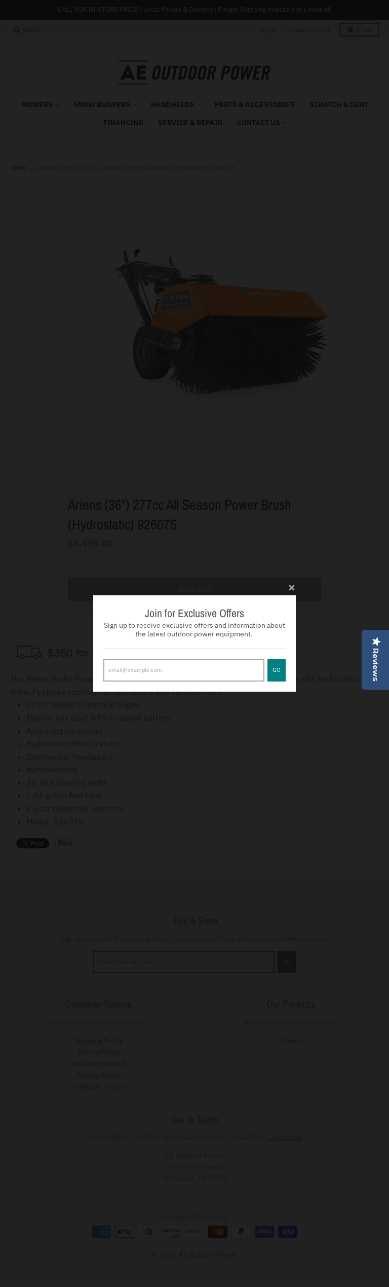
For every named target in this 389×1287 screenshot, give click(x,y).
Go (277, 669)
